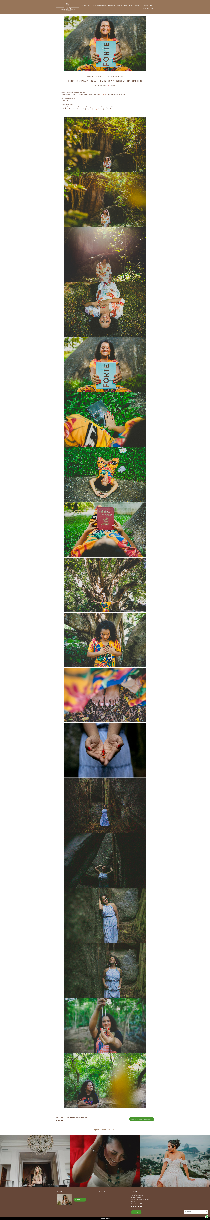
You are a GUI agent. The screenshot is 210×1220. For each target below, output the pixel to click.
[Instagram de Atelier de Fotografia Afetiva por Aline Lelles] (136, 1206)
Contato (136, 1212)
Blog (151, 5)
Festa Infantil (128, 5)
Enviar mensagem (137, 1197)
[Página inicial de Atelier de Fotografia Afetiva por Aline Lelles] (67, 6)
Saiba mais (80, 1199)
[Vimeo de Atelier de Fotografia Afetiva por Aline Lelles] (138, 1206)
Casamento (111, 5)
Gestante (137, 5)
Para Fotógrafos (148, 8)
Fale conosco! (188, 1211)
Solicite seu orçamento (141, 1119)
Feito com (105, 1218)
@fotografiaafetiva (97, 109)
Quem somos (86, 5)
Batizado (145, 5)
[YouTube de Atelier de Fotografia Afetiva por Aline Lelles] (141, 1206)
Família (119, 5)
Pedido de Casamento (99, 5)
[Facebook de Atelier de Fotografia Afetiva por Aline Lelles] (133, 1206)
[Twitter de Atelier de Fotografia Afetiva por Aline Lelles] (131, 1206)
